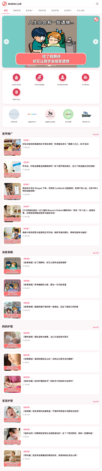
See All (95, 134)
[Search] (97, 3)
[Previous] (6, 41)
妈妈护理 (42, 10)
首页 (6, 10)
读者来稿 (16, 10)
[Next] (95, 41)
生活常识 (67, 10)
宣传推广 (29, 10)
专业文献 (80, 10)
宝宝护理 (55, 10)
